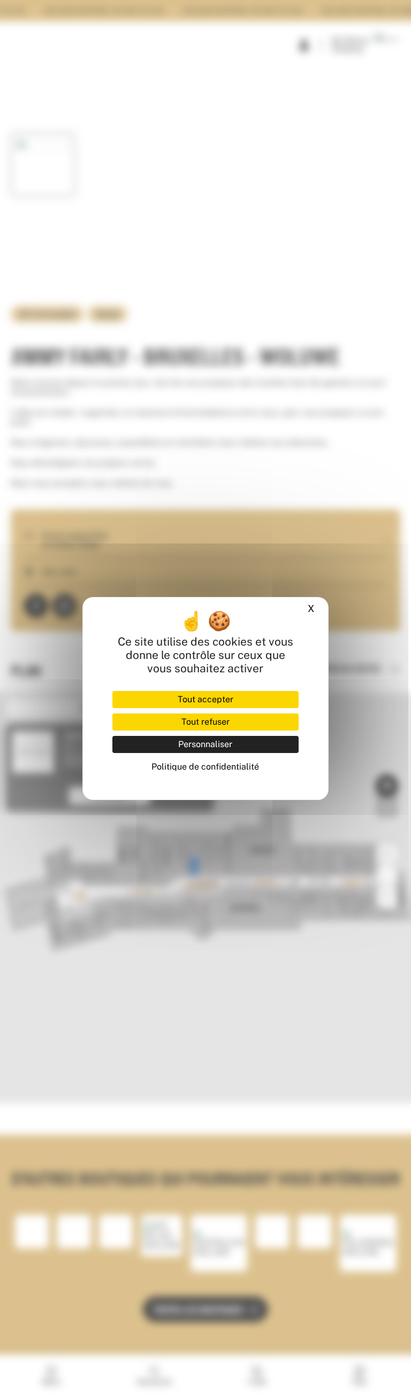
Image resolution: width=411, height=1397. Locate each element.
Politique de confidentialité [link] (205, 767)
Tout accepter (205, 699)
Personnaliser (205, 744)
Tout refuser (205, 722)
